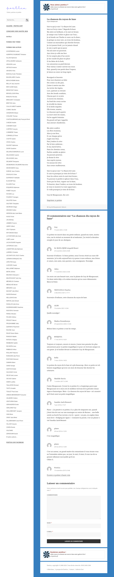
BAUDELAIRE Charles (13, 77)
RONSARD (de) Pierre (13, 356)
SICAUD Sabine (11, 378)
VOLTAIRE (9, 430)
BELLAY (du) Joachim (12, 83)
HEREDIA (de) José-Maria (14, 213)
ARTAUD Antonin (11, 67)
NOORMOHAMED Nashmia (14, 307)
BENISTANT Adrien (12, 90)
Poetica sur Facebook (15, 442)
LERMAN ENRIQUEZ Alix (14, 258)
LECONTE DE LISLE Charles (15, 255)
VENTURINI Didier (12, 401)
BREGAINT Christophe (13, 100)
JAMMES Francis (11, 223)
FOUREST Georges (12, 197)
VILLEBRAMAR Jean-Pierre (14, 420)
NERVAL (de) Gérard (12, 301)
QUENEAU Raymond (12, 326)
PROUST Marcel (11, 320)
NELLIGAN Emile (11, 297)
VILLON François (11, 424)
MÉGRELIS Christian (12, 281)
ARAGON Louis (11, 64)
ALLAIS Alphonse (11, 57)
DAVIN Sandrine (11, 148)
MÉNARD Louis (11, 288)
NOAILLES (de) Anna (12, 304)
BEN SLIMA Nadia (11, 87)
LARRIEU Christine (12, 252)
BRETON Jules (11, 103)
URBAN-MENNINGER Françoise (16, 395)
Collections (50, 569)
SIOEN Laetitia (10, 382)
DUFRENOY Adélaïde (13, 177)
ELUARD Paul (10, 184)
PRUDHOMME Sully (12, 323)
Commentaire (52, 495)
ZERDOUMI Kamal (12, 433)
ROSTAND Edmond (12, 359)
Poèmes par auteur (13, 47)
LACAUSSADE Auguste (13, 242)
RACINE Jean (10, 330)
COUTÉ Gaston (11, 139)
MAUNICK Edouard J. (12, 275)
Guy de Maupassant (54, 207)
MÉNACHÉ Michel (11, 284)
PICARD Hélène (11, 317)
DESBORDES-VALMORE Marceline (17, 164)
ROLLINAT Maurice (12, 352)
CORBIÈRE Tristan (12, 132)
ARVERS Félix (10, 70)
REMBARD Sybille (12, 343)
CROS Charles (10, 142)
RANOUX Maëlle (11, 336)
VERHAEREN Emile (12, 404)
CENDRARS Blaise (12, 113)
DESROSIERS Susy (12, 168)
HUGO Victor (10, 216)
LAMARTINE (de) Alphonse (14, 249)
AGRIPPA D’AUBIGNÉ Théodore (16, 54)
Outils (9, 37)
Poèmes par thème (13, 42)
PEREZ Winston (11, 314)
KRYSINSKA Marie (12, 232)
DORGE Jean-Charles (13, 171)
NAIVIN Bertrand (11, 294)
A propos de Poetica (61, 569)
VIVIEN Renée (10, 427)
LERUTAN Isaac (11, 262)
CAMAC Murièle (11, 109)
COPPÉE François (12, 129)
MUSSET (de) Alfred (12, 291)
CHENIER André (11, 126)
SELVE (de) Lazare (12, 375)
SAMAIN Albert (10, 362)
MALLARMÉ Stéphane (13, 268)
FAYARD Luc (10, 194)
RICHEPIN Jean (11, 346)
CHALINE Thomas (11, 116)
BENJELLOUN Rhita (12, 93)
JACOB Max (10, 220)
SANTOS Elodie (11, 369)
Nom (49, 523)
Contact (71, 569)
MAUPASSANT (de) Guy (13, 278)
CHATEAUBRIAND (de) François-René (18, 119)
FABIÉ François (11, 190)
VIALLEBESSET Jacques (14, 411)
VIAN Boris (9, 414)
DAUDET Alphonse (12, 145)
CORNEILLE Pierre (12, 135)
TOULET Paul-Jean (12, 391)
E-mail (50, 531)
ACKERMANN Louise (12, 51)
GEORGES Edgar (11, 207)
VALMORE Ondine (12, 398)
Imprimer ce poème (54, 200)
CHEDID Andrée (11, 122)
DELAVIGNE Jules (12, 158)
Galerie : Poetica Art (14, 26)
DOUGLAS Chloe (11, 174)
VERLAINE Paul (11, 408)
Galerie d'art (80, 569)
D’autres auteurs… (11, 437)
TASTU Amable (11, 388)
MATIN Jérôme (10, 271)
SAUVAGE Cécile (11, 372)
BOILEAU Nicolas (11, 96)
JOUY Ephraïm (10, 229)
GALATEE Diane (11, 200)
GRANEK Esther (11, 210)
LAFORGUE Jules (11, 245)
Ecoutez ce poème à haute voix (58, 475)
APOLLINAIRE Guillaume (14, 61)
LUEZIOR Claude (11, 265)
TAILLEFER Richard (12, 385)
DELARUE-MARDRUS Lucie (15, 151)
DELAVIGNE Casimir (12, 155)
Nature (64, 207)
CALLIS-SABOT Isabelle (13, 106)
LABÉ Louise (10, 239)
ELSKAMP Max (11, 181)
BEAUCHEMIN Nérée (12, 80)
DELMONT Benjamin (12, 161)
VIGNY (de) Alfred (11, 417)
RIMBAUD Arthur (11, 349)
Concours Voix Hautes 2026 (17, 31)
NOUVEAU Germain (12, 310)
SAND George (10, 365)
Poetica (49, 565)
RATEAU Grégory (11, 339)
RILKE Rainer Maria (12, 333)
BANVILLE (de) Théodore (14, 74)
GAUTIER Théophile (12, 203)
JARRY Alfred (10, 226)
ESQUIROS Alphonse (12, 187)
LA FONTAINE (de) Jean (13, 236)
